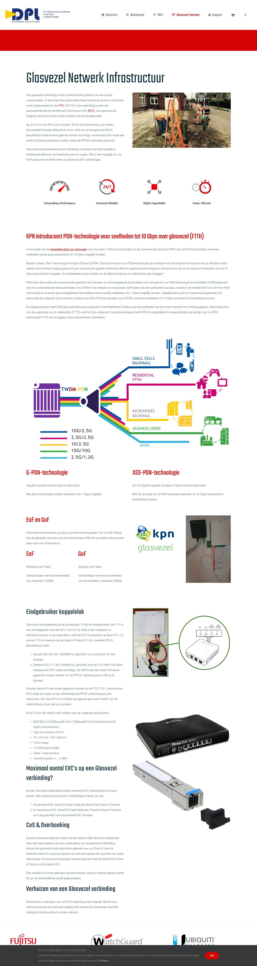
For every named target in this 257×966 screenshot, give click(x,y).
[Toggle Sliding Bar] (245, 15)
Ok (212, 955)
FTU (61, 105)
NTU (91, 110)
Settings (104, 960)
